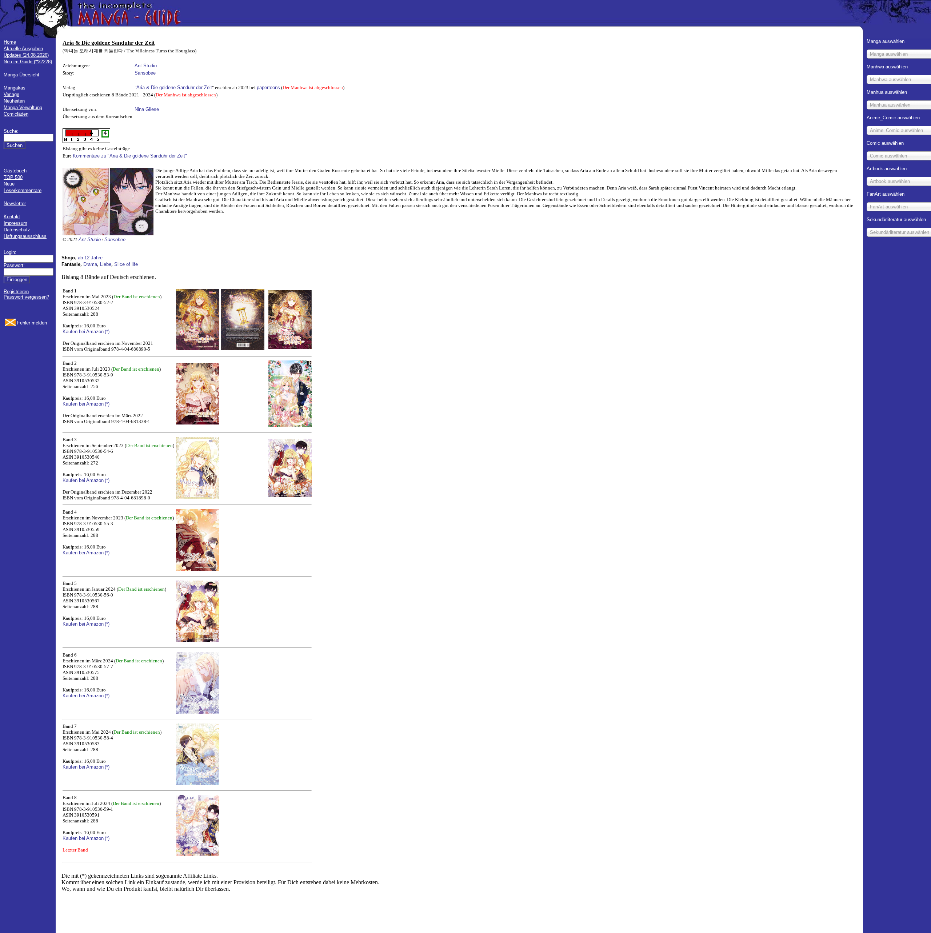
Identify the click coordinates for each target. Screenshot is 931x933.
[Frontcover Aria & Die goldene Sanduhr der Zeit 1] (197, 348)
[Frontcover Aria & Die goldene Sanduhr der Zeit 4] (197, 569)
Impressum (15, 223)
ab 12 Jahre (90, 257)
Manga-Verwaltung (23, 107)
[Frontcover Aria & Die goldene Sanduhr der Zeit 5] (197, 640)
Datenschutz (17, 229)
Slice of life (126, 264)
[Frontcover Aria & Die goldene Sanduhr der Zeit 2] (197, 423)
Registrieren (16, 291)
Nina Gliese (147, 109)
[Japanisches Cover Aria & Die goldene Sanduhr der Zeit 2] (290, 425)
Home (10, 42)
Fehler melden (32, 323)
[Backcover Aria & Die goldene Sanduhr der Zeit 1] (242, 348)
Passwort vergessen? (26, 297)
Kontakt (12, 216)
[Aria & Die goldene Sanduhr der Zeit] (108, 233)
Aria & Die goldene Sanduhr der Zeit (174, 87)
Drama (90, 264)
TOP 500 (13, 177)
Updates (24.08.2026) (26, 55)
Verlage (11, 94)
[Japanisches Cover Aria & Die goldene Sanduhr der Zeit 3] (290, 495)
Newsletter (15, 203)
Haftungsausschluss (25, 236)
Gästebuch (15, 171)
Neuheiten (14, 101)
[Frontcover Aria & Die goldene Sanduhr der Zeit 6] (197, 712)
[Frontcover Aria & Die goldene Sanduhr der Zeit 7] (197, 783)
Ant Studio (146, 65)
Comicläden (16, 114)
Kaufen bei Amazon (83, 331)
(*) (107, 331)
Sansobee (145, 73)
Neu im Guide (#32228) (28, 61)
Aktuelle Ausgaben (23, 48)
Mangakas (14, 88)
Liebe (105, 264)
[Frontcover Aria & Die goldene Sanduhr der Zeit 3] (197, 497)
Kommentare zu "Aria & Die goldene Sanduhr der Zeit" (130, 156)
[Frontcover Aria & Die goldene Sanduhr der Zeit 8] (197, 854)
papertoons (268, 87)
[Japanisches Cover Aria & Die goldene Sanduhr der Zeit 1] (290, 347)
